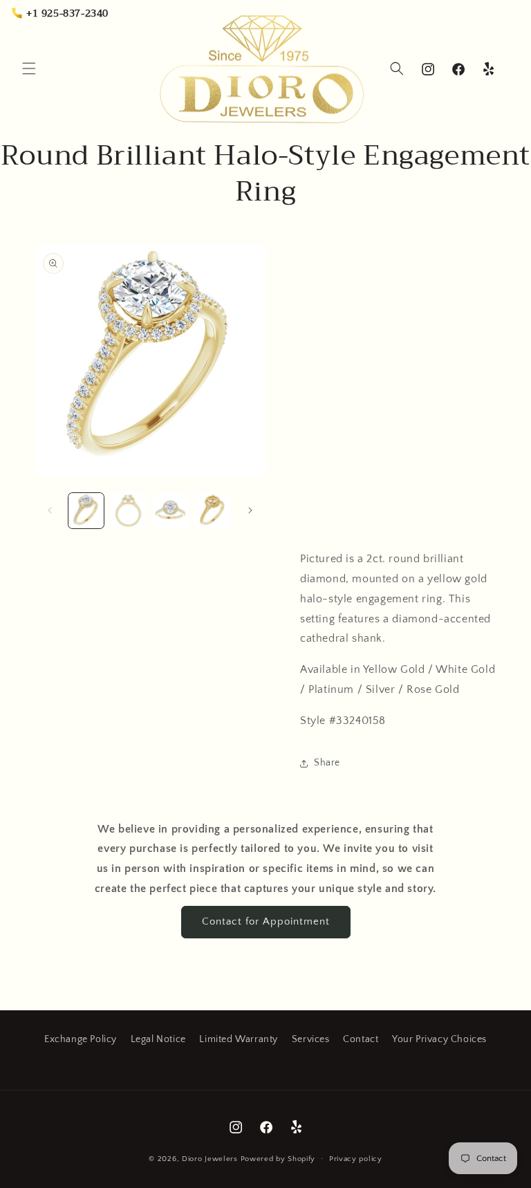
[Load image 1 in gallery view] (86, 510)
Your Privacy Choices (439, 1039)
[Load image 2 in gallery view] (128, 510)
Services (311, 1039)
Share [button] (327, 762)
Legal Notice (158, 1039)
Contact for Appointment (266, 921)
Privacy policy (355, 1159)
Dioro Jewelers (210, 1159)
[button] (29, 68)
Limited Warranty (238, 1039)
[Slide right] (250, 510)
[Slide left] (50, 510)
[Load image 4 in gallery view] (212, 510)
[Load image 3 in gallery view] (170, 510)
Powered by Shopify (278, 1159)
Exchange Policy (80, 1039)
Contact (360, 1039)
